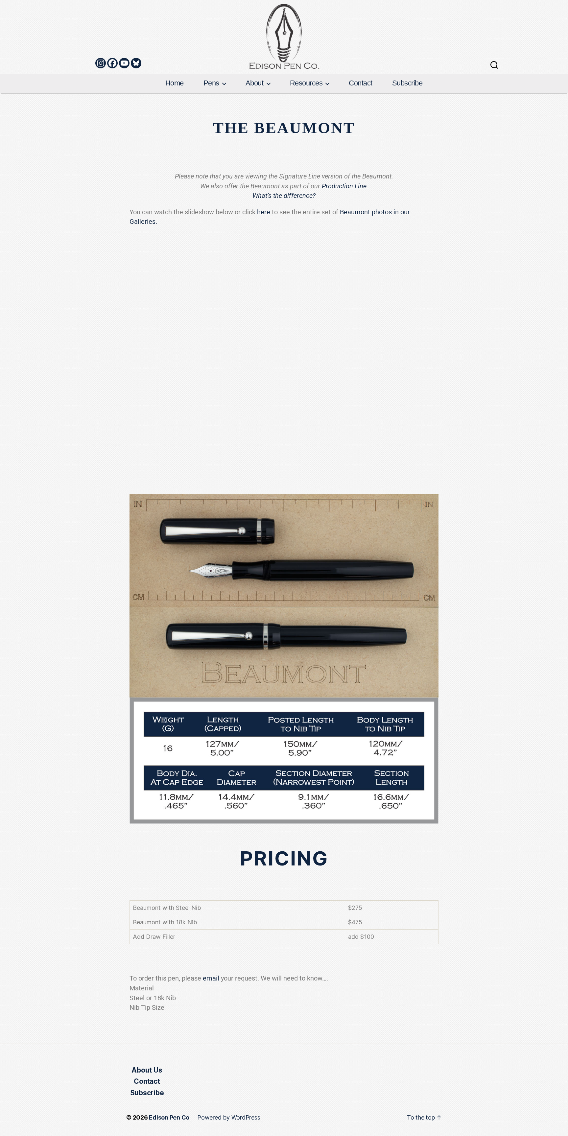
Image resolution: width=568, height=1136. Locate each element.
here (263, 212)
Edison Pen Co (169, 1117)
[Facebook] (112, 63)
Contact (360, 83)
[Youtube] (124, 63)
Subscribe (407, 83)
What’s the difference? (284, 196)
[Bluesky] (136, 63)
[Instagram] (100, 63)
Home (174, 83)
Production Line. (345, 186)
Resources (306, 83)
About (255, 83)
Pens (211, 83)
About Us (146, 1070)
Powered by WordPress (228, 1117)
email (211, 978)
